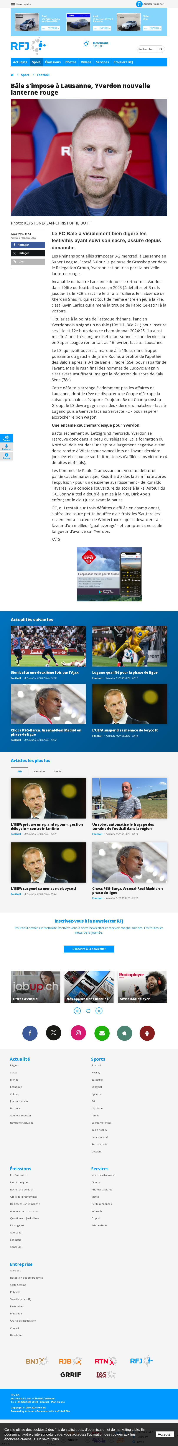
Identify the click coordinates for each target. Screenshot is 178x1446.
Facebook (30, 1033)
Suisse (13, 1072)
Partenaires (17, 1306)
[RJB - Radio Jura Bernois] (70, 1360)
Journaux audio (19, 1101)
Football (43, 75)
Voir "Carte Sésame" (142, 987)
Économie (16, 1086)
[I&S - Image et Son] (106, 1374)
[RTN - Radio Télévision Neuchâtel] (106, 1360)
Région (14, 1065)
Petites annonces (102, 1203)
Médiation (16, 1313)
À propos (15, 1270)
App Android (147, 1033)
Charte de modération (23, 1320)
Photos (70, 62)
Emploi (96, 1218)
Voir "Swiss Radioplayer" (89, 987)
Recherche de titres (21, 1189)
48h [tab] (20, 771)
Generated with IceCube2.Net (53, 1411)
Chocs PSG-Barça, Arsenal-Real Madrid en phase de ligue (46, 732)
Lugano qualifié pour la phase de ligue (125, 672)
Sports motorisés (101, 1122)
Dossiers (15, 1108)
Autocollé (15, 1232)
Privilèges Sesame (102, 1189)
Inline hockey (99, 1129)
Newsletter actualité (21, 1122)
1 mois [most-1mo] (57, 771)
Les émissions (18, 1175)
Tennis (95, 1115)
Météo (95, 1196)
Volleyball (97, 1086)
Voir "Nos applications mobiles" (35, 987)
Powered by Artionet (22, 1411)
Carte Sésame (18, 1284)
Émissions (53, 62)
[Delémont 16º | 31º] (86, 39)
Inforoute (97, 1211)
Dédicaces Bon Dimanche (25, 1203)
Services (102, 62)
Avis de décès (99, 1225)
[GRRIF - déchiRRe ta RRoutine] (70, 1374)
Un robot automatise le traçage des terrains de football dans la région (123, 826)
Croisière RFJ (123, 62)
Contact (14, 1328)
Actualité (20, 62)
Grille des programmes (23, 1196)
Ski (93, 1101)
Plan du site (58, 1402)
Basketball (97, 1079)
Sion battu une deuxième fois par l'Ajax (45, 672)
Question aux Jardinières (24, 1218)
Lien (21, 261)
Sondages (15, 1239)
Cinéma (96, 1182)
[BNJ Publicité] (35, 1360)
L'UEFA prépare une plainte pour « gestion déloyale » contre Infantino (47, 826)
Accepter (164, 1434)
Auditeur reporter (20, 1115)
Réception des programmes (26, 1277)
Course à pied (100, 1137)
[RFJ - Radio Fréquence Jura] (141, 1360)
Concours (15, 1246)
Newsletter (16, 1335)
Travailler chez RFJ (20, 1299)
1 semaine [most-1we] (38, 771)
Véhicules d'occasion (103, 1175)
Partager (23, 244)
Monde (14, 1079)
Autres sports (99, 1144)
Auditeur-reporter (153, 4)
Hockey (96, 1072)
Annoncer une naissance (24, 1211)
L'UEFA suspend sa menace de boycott (125, 730)
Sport (36, 62)
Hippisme (97, 1108)
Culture (14, 1094)
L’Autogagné (17, 1225)
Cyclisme (97, 1094)
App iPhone (124, 1033)
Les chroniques (19, 1182)
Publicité (15, 1292)
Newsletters (102, 1033)
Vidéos (86, 62)
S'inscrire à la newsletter (89, 949)
